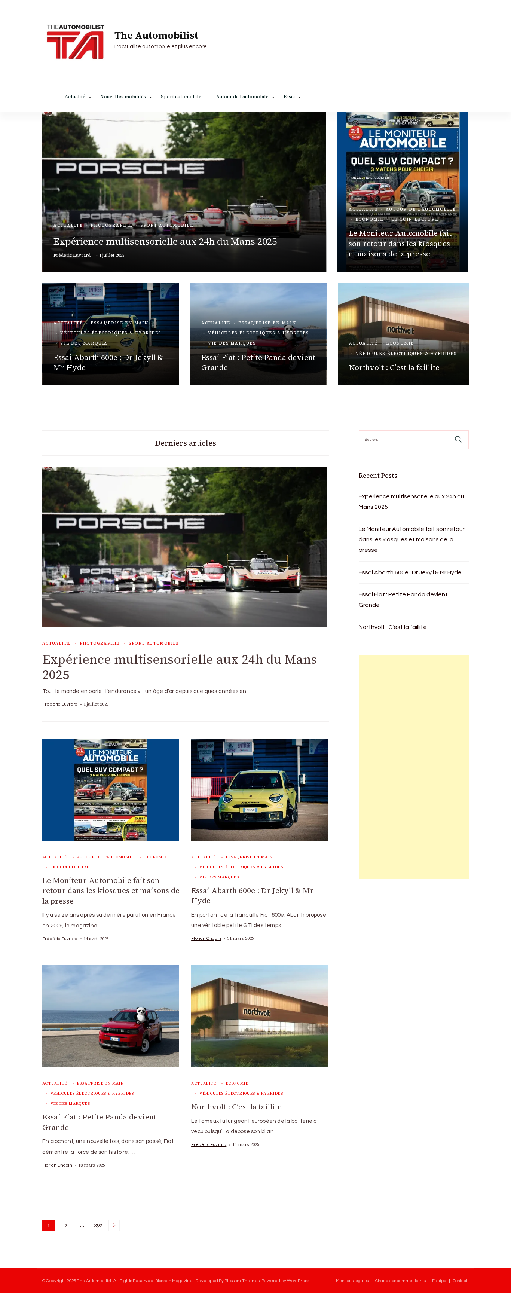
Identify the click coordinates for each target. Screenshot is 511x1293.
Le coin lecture (414, 219)
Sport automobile (181, 96)
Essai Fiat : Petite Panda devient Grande (258, 362)
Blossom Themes (242, 1280)
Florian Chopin (206, 938)
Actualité (75, 96)
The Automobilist (156, 35)
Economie (369, 219)
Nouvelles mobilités (123, 96)
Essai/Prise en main (120, 323)
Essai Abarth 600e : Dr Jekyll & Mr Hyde (108, 362)
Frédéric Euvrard (72, 255)
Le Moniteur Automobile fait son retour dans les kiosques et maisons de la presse (400, 243)
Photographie (111, 225)
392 (99, 1226)
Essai (289, 96)
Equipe (439, 1281)
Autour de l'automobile (421, 209)
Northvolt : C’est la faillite (394, 367)
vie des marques (84, 343)
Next (114, 1225)
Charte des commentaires (400, 1281)
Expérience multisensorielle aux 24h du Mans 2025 (165, 241)
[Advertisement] (414, 767)
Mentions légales (352, 1281)
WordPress (298, 1280)
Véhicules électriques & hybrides (110, 333)
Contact (460, 1281)
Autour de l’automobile (242, 96)
